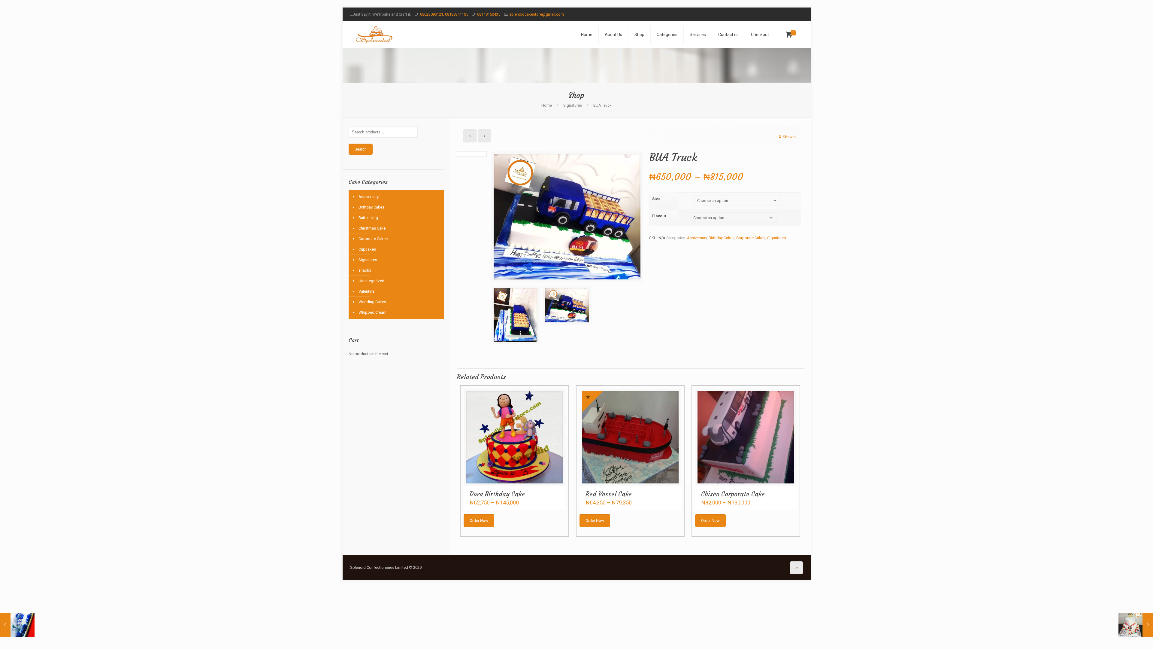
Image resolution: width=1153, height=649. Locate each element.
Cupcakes (367, 249)
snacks (365, 270)
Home (546, 105)
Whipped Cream (372, 312)
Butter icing (368, 217)
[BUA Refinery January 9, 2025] (17, 625)
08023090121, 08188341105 (444, 14)
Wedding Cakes (372, 302)
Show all (790, 137)
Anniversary (697, 238)
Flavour (659, 216)
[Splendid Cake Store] (374, 34)
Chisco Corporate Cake (733, 494)
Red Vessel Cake (609, 494)
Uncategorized (371, 281)
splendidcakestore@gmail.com (536, 14)
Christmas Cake (372, 228)
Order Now (479, 520)
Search (361, 149)
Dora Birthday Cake (497, 494)
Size (656, 199)
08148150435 (488, 14)
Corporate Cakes (750, 238)
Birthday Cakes (721, 238)
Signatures (572, 105)
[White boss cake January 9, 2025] (1135, 625)
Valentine (366, 291)
